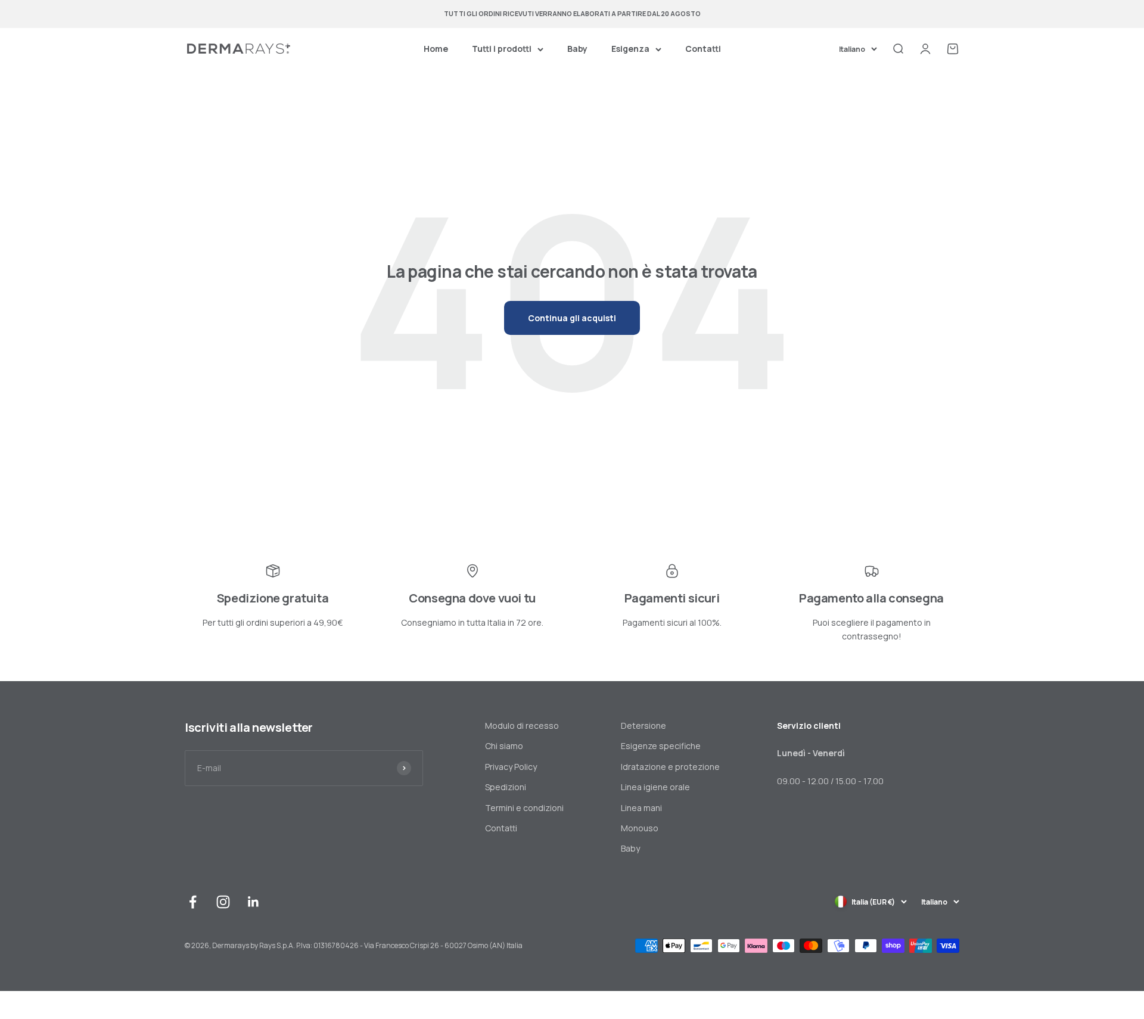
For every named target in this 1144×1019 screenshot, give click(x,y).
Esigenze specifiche (661, 745)
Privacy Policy (511, 766)
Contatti (703, 48)
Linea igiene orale (655, 787)
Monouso (639, 828)
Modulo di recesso (522, 725)
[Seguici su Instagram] (223, 902)
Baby (577, 48)
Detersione (643, 725)
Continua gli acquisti (572, 318)
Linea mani (641, 807)
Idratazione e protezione (670, 766)
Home (436, 48)
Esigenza (630, 48)
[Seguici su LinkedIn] (253, 902)
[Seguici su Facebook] (193, 902)
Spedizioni (505, 787)
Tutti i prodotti (501, 48)
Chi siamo (504, 745)
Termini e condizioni (524, 807)
